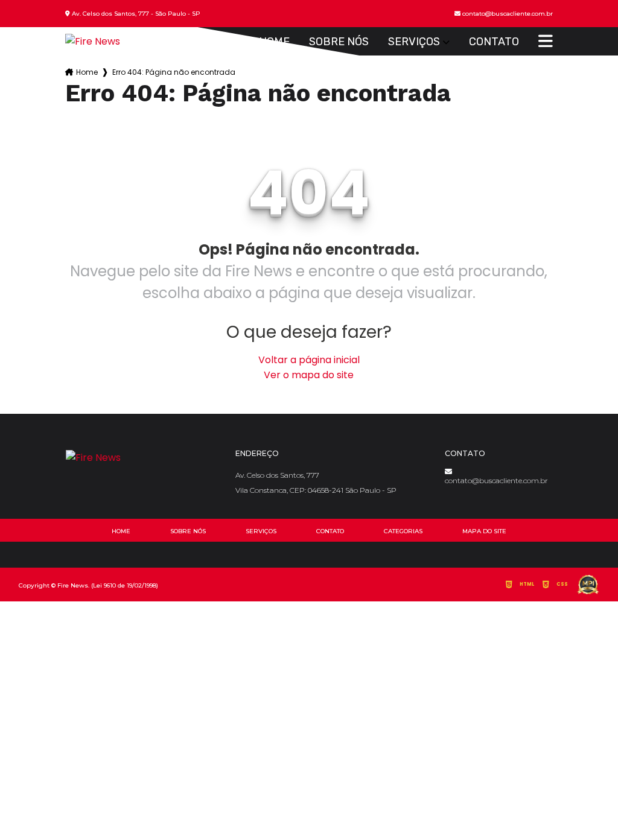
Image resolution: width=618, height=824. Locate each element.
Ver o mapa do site (309, 375)
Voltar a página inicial (309, 360)
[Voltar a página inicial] (92, 41)
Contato (494, 41)
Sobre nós (339, 41)
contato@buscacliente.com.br (496, 480)
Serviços (414, 41)
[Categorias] (545, 41)
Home (274, 41)
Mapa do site (484, 531)
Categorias (403, 531)
